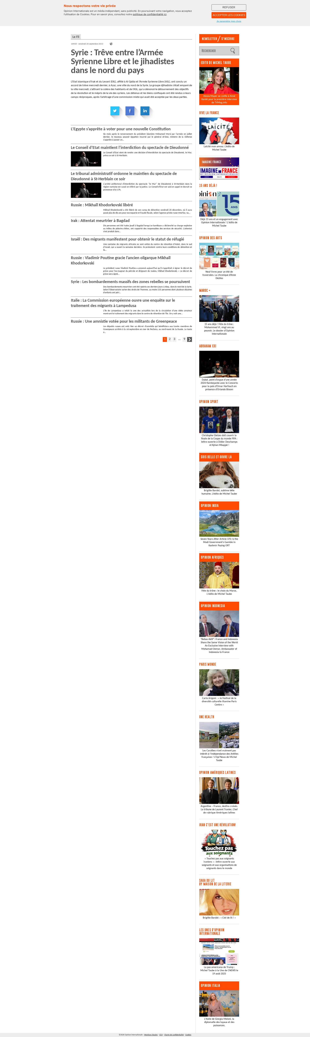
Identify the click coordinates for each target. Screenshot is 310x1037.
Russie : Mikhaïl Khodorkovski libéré (102, 205)
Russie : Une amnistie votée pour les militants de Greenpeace (124, 321)
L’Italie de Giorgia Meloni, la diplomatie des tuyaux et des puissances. (219, 1022)
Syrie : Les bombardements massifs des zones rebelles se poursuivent (130, 282)
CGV (161, 1035)
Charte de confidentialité (174, 1035)
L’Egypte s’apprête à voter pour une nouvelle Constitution (121, 129)
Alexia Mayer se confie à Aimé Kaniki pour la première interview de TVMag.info (219, 99)
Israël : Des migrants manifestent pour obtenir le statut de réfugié (127, 239)
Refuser (228, 7)
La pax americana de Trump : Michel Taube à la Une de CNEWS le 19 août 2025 (219, 970)
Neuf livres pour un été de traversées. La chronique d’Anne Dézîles (219, 275)
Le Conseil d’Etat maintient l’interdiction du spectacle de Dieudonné (130, 148)
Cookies (188, 1035)
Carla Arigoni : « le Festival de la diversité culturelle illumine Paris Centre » (219, 701)
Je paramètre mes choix (229, 21)
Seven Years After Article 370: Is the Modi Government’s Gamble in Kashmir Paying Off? (219, 542)
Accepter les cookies (229, 15)
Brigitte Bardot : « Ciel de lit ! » (219, 918)
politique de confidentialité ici (149, 14)
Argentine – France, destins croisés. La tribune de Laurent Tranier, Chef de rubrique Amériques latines (219, 809)
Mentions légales (151, 1035)
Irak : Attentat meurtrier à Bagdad (100, 221)
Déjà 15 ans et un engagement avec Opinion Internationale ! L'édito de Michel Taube (219, 222)
